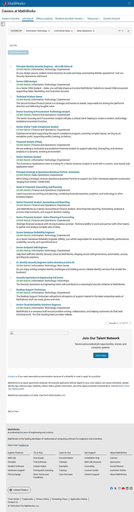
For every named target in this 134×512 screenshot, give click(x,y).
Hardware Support (16, 470)
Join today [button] (100, 355)
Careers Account (111, 18)
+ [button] (119, 31)
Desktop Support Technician (31, 289)
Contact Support (91, 474)
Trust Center (13, 499)
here (63, 395)
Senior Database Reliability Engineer (35, 232)
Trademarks (27, 499)
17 (126, 323)
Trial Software (39, 462)
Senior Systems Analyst (28, 157)
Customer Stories (118, 470)
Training (63, 470)
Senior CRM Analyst (26, 81)
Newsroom (115, 462)
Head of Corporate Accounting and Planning (39, 187)
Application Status (78, 499)
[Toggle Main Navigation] (129, 3)
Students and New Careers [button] (68, 18)
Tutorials (63, 462)
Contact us (12, 376)
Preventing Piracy (60, 499)
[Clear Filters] (128, 30)
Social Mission (117, 466)
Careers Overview (10, 18)
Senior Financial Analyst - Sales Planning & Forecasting (45, 217)
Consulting (89, 466)
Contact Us (13, 502)
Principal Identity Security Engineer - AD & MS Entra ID (44, 66)
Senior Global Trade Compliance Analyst (37, 127)
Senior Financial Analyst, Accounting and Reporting (43, 202)
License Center (91, 470)
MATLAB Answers (92, 462)
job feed (14, 411)
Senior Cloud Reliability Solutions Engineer (38, 304)
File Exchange (14, 474)
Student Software (16, 466)
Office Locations (44, 18)
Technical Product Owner (29, 96)
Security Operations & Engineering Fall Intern (39, 277)
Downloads (38, 458)
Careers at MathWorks (19, 11)
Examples (63, 466)
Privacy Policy (42, 499)
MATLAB (12, 458)
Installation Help (92, 458)
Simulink (12, 462)
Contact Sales (39, 466)
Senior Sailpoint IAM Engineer (32, 247)
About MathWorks (118, 474)
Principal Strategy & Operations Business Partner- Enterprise (48, 172)
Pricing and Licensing (43, 470)
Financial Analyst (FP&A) (29, 142)
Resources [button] (92, 18)
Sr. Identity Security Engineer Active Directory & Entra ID (45, 262)
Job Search (28, 18)
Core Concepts (66, 474)
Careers (113, 458)
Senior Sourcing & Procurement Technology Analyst (43, 111)
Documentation (66, 458)
